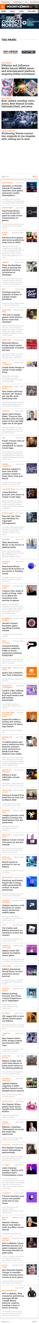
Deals (12, 11)
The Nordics (17, 2)
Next (34, 176)
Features (32, 11)
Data (21, 11)
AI (26, 2)
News (3, 11)
